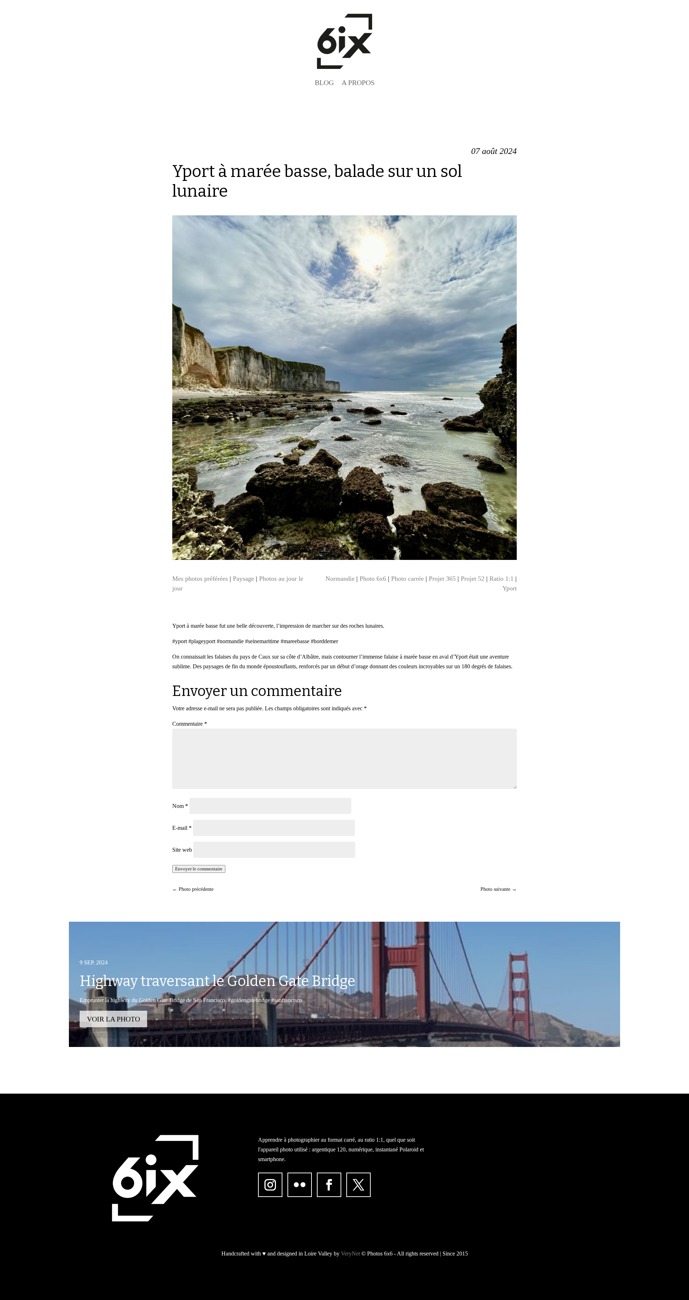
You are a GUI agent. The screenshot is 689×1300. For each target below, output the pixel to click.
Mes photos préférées (200, 578)
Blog (324, 82)
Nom (180, 806)
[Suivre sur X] (358, 1185)
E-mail (182, 828)
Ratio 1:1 (501, 578)
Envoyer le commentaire (198, 868)
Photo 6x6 (373, 578)
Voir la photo (113, 1019)
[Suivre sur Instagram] (270, 1185)
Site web (182, 850)
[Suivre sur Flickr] (299, 1185)
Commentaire (189, 724)
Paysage (243, 578)
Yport (509, 588)
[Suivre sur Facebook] (329, 1185)
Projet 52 (472, 578)
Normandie (340, 578)
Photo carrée (407, 578)
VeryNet (350, 1253)
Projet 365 (442, 578)
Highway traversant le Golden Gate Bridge (217, 981)
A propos (358, 82)
